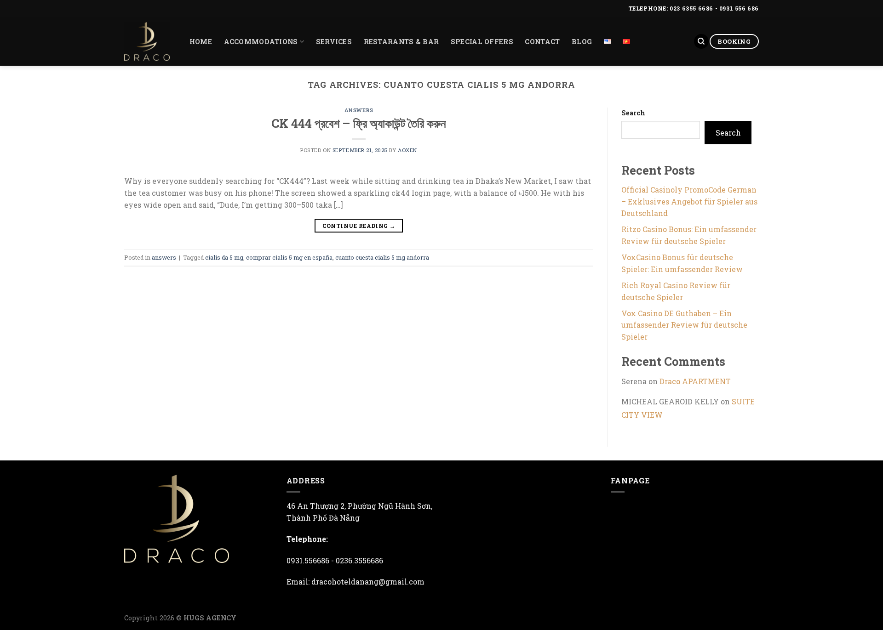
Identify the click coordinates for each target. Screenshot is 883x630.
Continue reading (359, 225)
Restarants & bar (401, 41)
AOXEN (407, 150)
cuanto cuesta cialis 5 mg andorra (382, 257)
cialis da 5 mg (224, 257)
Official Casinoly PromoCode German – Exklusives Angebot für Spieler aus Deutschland (689, 201)
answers (358, 110)
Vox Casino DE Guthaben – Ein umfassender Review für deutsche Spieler (684, 324)
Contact (542, 41)
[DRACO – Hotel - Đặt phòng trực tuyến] (147, 41)
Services (334, 41)
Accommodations (261, 41)
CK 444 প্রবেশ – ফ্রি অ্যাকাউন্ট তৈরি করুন (358, 123)
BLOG (582, 41)
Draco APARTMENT (695, 381)
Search (633, 112)
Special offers (482, 41)
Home (200, 41)
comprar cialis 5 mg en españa (289, 257)
